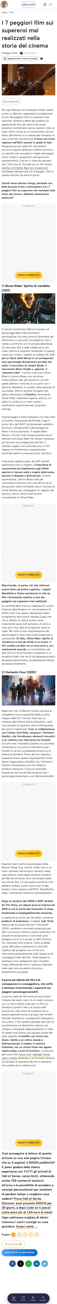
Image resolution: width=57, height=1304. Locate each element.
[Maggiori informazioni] (41, 58)
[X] (20, 1263)
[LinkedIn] (36, 1263)
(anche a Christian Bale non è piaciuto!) (25, 167)
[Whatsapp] (28, 1263)
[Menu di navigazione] (50, 4)
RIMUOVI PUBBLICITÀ (28, 275)
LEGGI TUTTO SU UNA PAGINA (20, 1252)
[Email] (44, 1263)
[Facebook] (12, 1263)
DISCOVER (28, 4)
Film (12, 12)
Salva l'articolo (11, 101)
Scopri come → (27, 1226)
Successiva (11, 1244)
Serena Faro (30, 53)
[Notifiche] (45, 4)
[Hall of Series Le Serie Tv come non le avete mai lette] (4, 4)
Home (4, 12)
